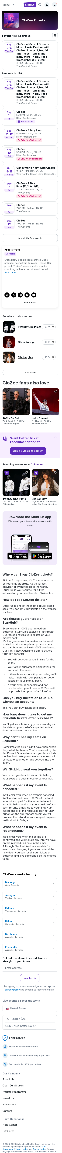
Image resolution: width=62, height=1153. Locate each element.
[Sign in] (46, 4)
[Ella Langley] (45, 487)
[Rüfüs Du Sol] (16, 406)
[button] (12, 4)
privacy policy (12, 989)
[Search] (40, 4)
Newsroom (9, 1104)
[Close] (55, 437)
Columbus (24, 35)
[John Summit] (45, 406)
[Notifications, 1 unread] (54, 4)
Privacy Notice (21, 1149)
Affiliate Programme (15, 1091)
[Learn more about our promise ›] (14, 1038)
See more (30, 372)
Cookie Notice (39, 1149)
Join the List (30, 978)
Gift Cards (8, 1131)
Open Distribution (13, 1085)
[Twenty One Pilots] (16, 487)
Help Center (10, 1124)
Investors (8, 1098)
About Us (8, 1079)
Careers (7, 1110)
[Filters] (55, 35)
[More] (54, 14)
